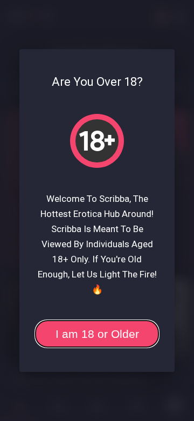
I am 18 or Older (97, 334)
